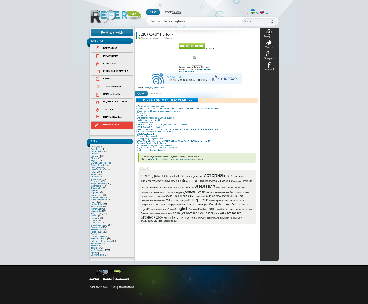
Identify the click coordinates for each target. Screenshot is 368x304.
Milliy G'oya (96, 213)
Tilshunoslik (96, 243)
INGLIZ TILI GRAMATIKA (115, 71)
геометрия (162, 209)
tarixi (163, 88)
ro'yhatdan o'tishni (158, 159)
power (200, 204)
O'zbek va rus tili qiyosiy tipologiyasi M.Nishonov (159, 111)
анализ (205, 186)
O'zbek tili (140, 113)
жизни (227, 176)
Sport (93, 252)
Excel (234, 204)
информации (179, 200)
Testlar (208, 213)
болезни (226, 181)
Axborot (94, 153)
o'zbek (156, 88)
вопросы (191, 204)
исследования (212, 180)
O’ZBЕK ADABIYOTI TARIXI (149, 127)
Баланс (144, 196)
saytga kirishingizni (181, 159)
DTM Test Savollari (112, 117)
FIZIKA (158, 217)
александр (148, 176)
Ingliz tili (94, 193)
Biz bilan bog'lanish (174, 21)
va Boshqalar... (98, 250)
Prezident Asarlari (99, 229)
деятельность (161, 192)
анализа (243, 204)
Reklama (107, 278)
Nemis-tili (95, 218)
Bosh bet (155, 21)
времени (239, 209)
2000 (201, 213)
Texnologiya (96, 188)
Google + (269, 58)
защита (227, 200)
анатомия (238, 176)
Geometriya (96, 181)
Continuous (201, 218)
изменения (160, 200)
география (147, 200)
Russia (171, 209)
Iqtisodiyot (95, 195)
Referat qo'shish (110, 125)
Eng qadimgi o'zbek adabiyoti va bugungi (155, 118)
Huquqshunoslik (98, 183)
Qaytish (141, 93)
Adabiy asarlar (143, 115)
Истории (152, 209)
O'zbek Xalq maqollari (146, 136)
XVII (168, 200)
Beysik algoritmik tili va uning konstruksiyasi (156, 148)
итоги (160, 221)
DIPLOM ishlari (110, 56)
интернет (197, 199)
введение (176, 181)
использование (149, 187)
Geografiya (96, 179)
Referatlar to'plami (116, 16)
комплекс (209, 195)
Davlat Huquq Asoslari (101, 163)
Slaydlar (107, 79)
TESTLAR (108, 109)
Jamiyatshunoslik (99, 199)
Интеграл (184, 218)
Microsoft (224, 204)
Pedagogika (96, 227)
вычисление (154, 213)
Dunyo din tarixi (98, 165)
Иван (170, 187)
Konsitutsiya (96, 206)
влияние (198, 180)
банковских (221, 188)
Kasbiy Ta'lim (97, 204)
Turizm (94, 248)
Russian (202, 209)
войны (189, 195)
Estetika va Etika (98, 170)
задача (152, 196)
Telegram (269, 36)
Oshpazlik (95, 222)
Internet (94, 190)
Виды (186, 180)
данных (163, 187)
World (192, 217)
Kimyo (94, 202)
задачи (180, 192)
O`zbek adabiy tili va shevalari (150, 106)
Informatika (96, 186)
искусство (199, 196)
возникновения (220, 192)
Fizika (93, 174)
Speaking (193, 209)
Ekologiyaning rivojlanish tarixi (150, 138)
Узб (257, 13)
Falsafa (94, 172)
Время (144, 213)
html (183, 204)
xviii (217, 217)
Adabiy (146, 88)
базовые (155, 204)
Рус (266, 13)
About (210, 209)
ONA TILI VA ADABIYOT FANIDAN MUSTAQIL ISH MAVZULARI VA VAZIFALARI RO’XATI (177, 129)
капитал (211, 218)
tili (151, 88)
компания (237, 218)
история (213, 175)
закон (209, 192)
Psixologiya (96, 232)
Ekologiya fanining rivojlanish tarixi (152, 143)
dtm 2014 (160, 176)
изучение (247, 181)
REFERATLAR (110, 48)
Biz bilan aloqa (122, 278)
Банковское (146, 192)
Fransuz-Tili (96, 176)
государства (222, 196)
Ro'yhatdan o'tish (172, 12)
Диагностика (226, 218)
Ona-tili (94, 220)
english (181, 208)
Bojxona (94, 160)
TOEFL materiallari (112, 86)
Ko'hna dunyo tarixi (145, 122)
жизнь (181, 176)
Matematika (96, 211)
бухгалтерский (239, 192)
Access (167, 218)
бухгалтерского (149, 221)
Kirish (153, 12)
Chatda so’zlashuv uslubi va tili (150, 150)
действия (160, 196)
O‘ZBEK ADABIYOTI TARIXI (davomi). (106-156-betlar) (162, 125)
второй (218, 209)
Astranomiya (97, 151)
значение (236, 195)
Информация (174, 204)
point (206, 204)
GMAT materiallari (112, 94)
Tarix (175, 217)
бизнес (147, 217)
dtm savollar (171, 176)
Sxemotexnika (97, 255)
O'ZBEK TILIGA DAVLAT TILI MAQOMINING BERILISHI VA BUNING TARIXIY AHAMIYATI (178, 108)
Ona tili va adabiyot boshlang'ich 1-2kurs (155, 131)
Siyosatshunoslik (99, 239)
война (168, 195)
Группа (225, 209)
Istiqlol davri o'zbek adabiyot (149, 120)
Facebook (269, 69)
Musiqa (94, 216)
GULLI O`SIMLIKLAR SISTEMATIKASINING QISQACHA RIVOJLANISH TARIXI (173, 141)
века (166, 181)
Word (213, 204)
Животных (236, 181)
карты (172, 192)
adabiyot (179, 213)
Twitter (269, 47)
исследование (194, 176)
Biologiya (95, 156)
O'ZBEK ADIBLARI (145, 134)
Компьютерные (214, 200)
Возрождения (170, 221)
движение (179, 195)
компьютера (237, 200)
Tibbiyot (94, 245)
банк (230, 187)
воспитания (166, 213)
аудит (237, 187)
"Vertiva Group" (109, 272)
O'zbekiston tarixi (99, 225)
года (232, 209)
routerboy (153, 38)
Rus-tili (94, 234)
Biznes (94, 158)
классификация (184, 187)
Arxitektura (96, 149)
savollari (192, 213)
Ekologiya (95, 167)
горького (249, 209)
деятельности (194, 192)
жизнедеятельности (152, 181)
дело (244, 188)
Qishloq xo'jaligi (98, 236)
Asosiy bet (94, 278)
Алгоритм (145, 204)
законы (163, 204)
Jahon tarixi (96, 197)
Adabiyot (95, 147)
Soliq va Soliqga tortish (101, 241)
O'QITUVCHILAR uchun (115, 102)
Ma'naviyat (96, 209)
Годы (144, 209)
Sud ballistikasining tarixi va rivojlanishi (154, 145)
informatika (233, 213)
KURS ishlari (109, 63)
